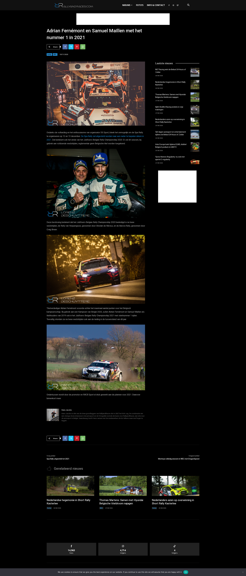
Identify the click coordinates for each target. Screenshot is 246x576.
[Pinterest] (76, 46)
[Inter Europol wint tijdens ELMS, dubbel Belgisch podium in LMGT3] (195, 147)
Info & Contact (156, 5)
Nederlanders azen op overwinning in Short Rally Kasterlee (170, 120)
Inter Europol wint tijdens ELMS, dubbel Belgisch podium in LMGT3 (170, 145)
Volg (123, 544)
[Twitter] (71, 46)
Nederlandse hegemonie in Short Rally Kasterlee (68, 501)
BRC (55, 54)
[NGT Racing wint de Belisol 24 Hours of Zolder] (195, 72)
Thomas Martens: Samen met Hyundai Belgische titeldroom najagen (170, 96)
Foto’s (139, 5)
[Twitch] (178, 5)
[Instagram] (173, 5)
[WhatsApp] (82, 46)
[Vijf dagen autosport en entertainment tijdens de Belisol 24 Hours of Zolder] (195, 134)
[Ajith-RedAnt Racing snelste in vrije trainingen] (195, 109)
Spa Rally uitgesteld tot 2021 (58, 459)
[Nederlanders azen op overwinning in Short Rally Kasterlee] (195, 122)
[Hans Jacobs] (53, 415)
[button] (188, 5)
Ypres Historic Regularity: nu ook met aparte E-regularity (170, 158)
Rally (49, 54)
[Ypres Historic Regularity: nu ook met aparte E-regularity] (195, 159)
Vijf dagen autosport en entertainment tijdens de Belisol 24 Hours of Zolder (170, 133)
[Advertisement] (123, 19)
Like (71, 544)
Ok (186, 572)
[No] (243, 572)
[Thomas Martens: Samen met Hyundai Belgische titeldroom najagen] (195, 97)
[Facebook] (169, 5)
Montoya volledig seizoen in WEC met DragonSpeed (178, 459)
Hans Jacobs (66, 410)
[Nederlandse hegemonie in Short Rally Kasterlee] (195, 84)
